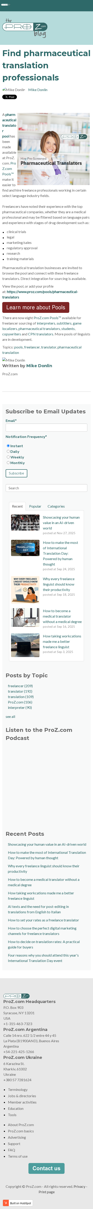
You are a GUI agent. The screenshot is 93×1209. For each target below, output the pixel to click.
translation (21, 696)
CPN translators (40, 334)
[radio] (46, 446)
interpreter (20, 707)
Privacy (79, 1186)
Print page (47, 1192)
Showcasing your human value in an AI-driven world (47, 844)
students (68, 328)
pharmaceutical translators (39, 328)
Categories (56, 506)
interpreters (46, 323)
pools (18, 347)
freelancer (32, 347)
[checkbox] (46, 454)
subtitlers (64, 323)
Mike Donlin (37, 89)
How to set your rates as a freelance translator (43, 920)
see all (10, 716)
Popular (35, 506)
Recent (17, 506)
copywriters (11, 334)
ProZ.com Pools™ (9, 168)
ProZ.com (20, 702)
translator (48, 347)
